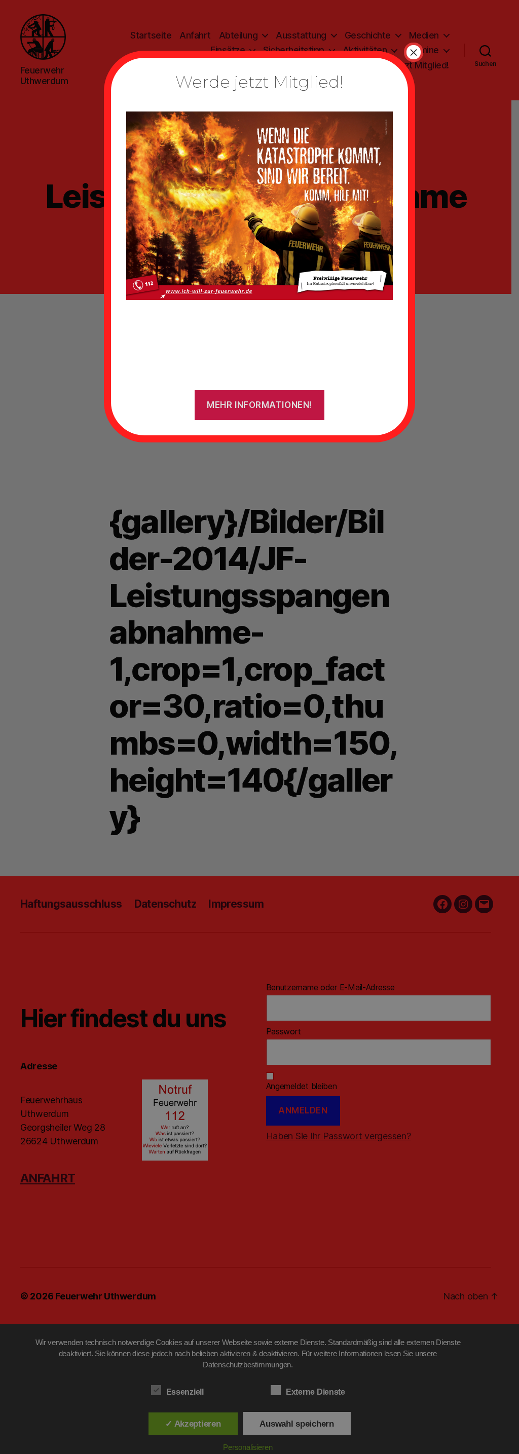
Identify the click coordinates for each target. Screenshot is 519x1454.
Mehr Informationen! (259, 405)
